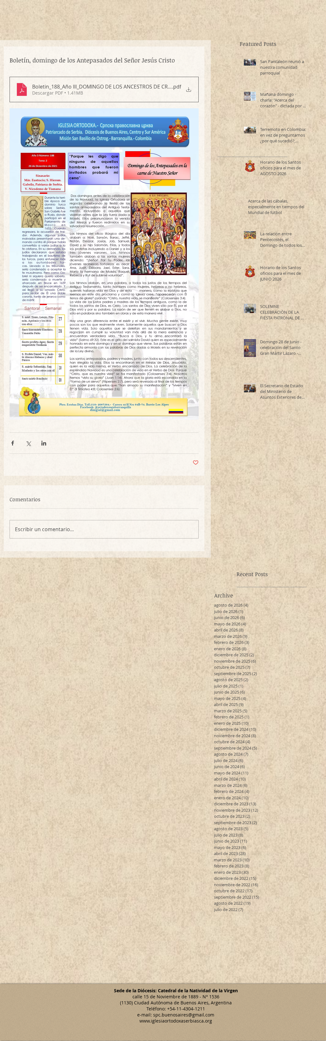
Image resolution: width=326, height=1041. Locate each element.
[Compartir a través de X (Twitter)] (28, 443)
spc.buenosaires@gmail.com (183, 1015)
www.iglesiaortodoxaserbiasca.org (175, 1021)
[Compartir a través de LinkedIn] (44, 443)
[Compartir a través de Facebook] (13, 443)
